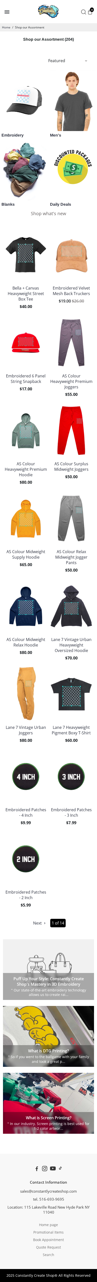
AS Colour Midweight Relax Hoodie (25, 642)
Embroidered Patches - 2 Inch (25, 894)
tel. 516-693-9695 (48, 1199)
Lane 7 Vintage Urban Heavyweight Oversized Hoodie (71, 645)
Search (48, 1255)
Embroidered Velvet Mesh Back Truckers (71, 290)
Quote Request (48, 1247)
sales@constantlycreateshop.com (48, 1191)
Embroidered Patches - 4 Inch (25, 812)
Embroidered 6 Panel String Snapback (26, 378)
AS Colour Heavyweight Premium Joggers (71, 381)
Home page (48, 1225)
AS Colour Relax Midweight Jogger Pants (71, 557)
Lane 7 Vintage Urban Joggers (26, 730)
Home (6, 27)
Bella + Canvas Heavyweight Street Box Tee (26, 293)
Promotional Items (48, 1232)
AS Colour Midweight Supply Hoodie (25, 554)
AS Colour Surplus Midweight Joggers (71, 466)
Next (38, 923)
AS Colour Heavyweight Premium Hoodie (26, 469)
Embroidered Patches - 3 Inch (71, 812)
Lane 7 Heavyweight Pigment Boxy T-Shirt (71, 730)
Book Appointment (48, 1240)
